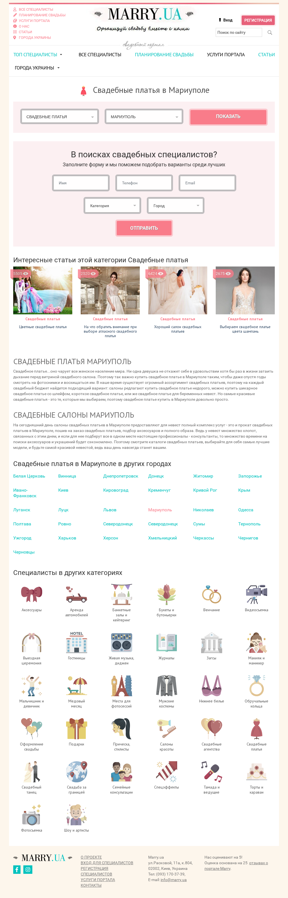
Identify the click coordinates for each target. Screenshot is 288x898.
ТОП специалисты (35, 54)
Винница (67, 476)
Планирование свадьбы (164, 54)
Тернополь (249, 524)
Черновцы (24, 552)
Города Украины (34, 67)
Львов (109, 509)
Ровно (64, 524)
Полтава (22, 524)
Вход (227, 20)
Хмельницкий (162, 538)
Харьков (67, 538)
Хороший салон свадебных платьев (177, 329)
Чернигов (248, 538)
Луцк (63, 509)
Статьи (266, 54)
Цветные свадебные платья (43, 326)
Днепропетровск (120, 476)
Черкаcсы (203, 538)
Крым (244, 490)
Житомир (203, 476)
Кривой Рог (205, 490)
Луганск (21, 509)
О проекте (91, 857)
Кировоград (116, 490)
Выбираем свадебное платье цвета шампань (245, 329)
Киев (63, 490)
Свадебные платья (42, 318)
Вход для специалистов (107, 863)
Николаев (203, 509)
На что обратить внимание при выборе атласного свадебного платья (110, 331)
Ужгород (22, 538)
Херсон (110, 538)
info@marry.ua (174, 879)
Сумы (199, 524)
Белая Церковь (29, 476)
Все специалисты (99, 54)
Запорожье (250, 476)
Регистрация (258, 20)
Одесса (245, 509)
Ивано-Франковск (25, 492)
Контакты (91, 885)
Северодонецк (118, 524)
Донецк (156, 476)
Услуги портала (226, 54)
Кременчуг (159, 490)
